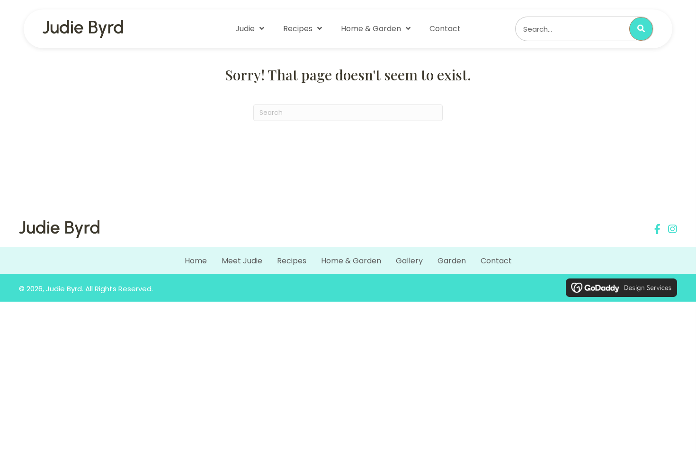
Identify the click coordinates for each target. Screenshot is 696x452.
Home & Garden (351, 260)
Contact (496, 260)
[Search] (641, 29)
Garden (451, 260)
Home (196, 260)
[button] (657, 229)
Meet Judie (242, 260)
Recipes (291, 260)
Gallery (409, 260)
